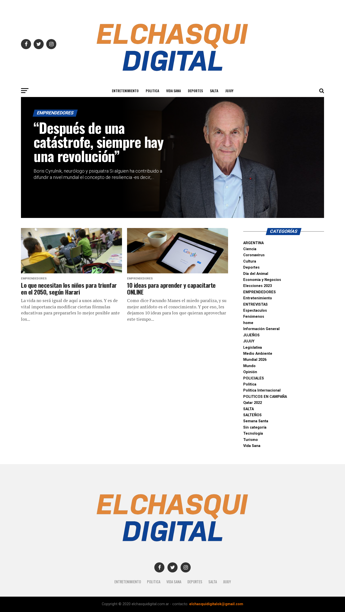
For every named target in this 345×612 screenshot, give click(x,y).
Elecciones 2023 (257, 286)
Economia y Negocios (262, 280)
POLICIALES (253, 378)
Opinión (250, 372)
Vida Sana (173, 90)
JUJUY (229, 90)
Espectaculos (255, 310)
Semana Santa (255, 421)
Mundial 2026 (254, 360)
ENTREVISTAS (255, 304)
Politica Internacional (262, 390)
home (248, 323)
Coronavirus (254, 255)
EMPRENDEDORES (259, 292)
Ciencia (249, 249)
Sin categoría (254, 427)
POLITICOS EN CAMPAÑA (265, 397)
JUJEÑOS (251, 335)
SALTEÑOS (252, 415)
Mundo (249, 366)
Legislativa (252, 347)
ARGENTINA (253, 243)
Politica (152, 90)
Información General (261, 329)
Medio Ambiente (257, 353)
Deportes (195, 90)
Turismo (250, 440)
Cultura (249, 261)
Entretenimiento (125, 90)
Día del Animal (255, 274)
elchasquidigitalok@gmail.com (216, 604)
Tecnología (253, 433)
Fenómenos (253, 316)
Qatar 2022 (252, 403)
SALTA (214, 90)
